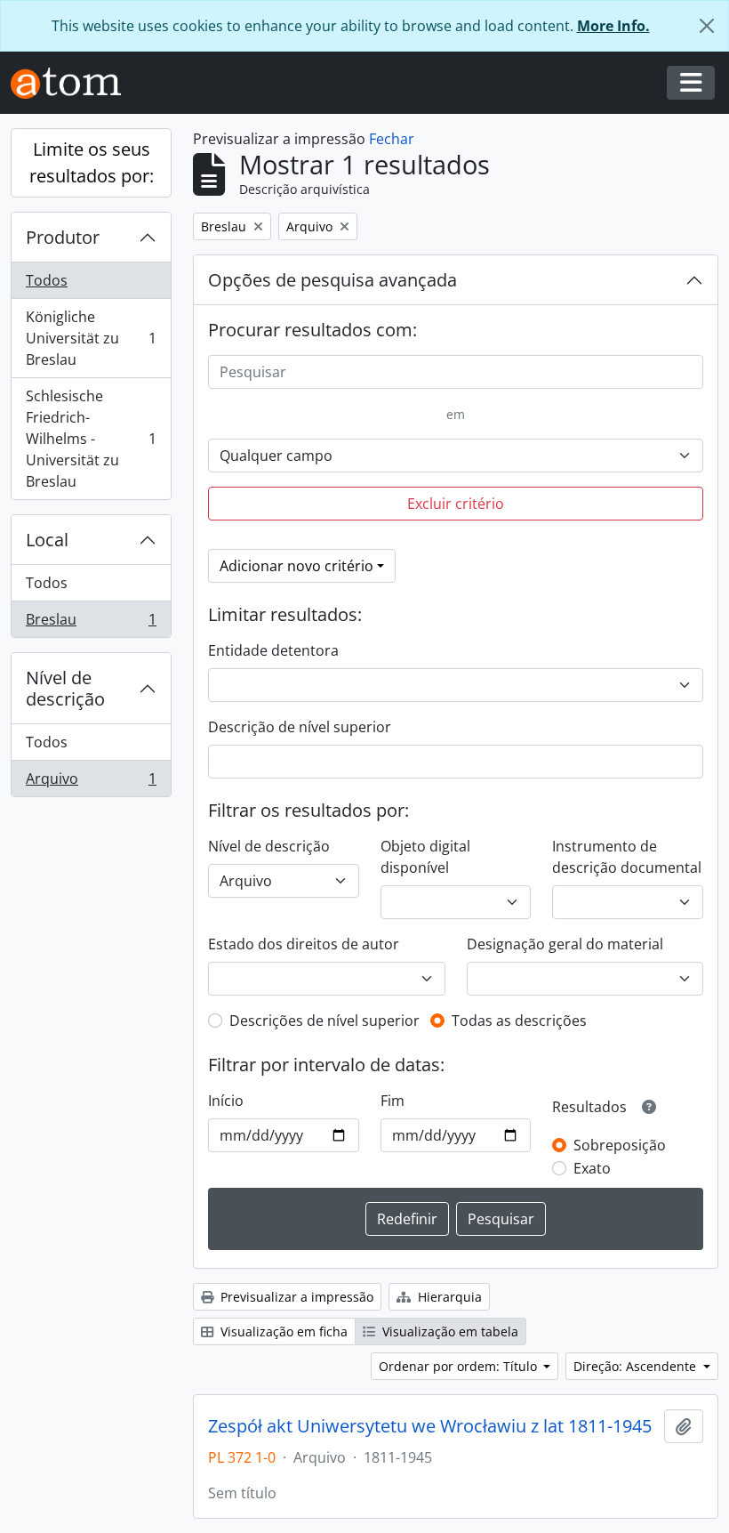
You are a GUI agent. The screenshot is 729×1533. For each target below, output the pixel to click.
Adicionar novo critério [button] (296, 566)
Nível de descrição (65, 688)
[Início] (73, 83)
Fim (393, 1100)
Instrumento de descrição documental (626, 856)
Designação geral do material (565, 944)
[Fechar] (706, 26)
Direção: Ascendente (636, 1366)
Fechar (391, 139)
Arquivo (90, 782)
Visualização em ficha (282, 1331)
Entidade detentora (273, 650)
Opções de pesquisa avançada (332, 280)
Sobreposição (619, 1145)
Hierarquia (448, 1296)
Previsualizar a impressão (295, 1296)
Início (226, 1100)
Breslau (90, 623)
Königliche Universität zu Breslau (90, 338)
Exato (592, 1168)
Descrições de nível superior (324, 1020)
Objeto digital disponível (425, 856)
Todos (47, 280)
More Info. (613, 26)
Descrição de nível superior (299, 727)
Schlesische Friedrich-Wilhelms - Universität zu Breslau (90, 438)
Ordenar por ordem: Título (460, 1366)
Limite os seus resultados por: (91, 162)
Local (47, 540)
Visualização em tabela (448, 1331)
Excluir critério (455, 503)
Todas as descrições (519, 1020)
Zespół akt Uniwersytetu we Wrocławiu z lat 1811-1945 (430, 1426)
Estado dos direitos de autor (303, 944)
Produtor (63, 237)
